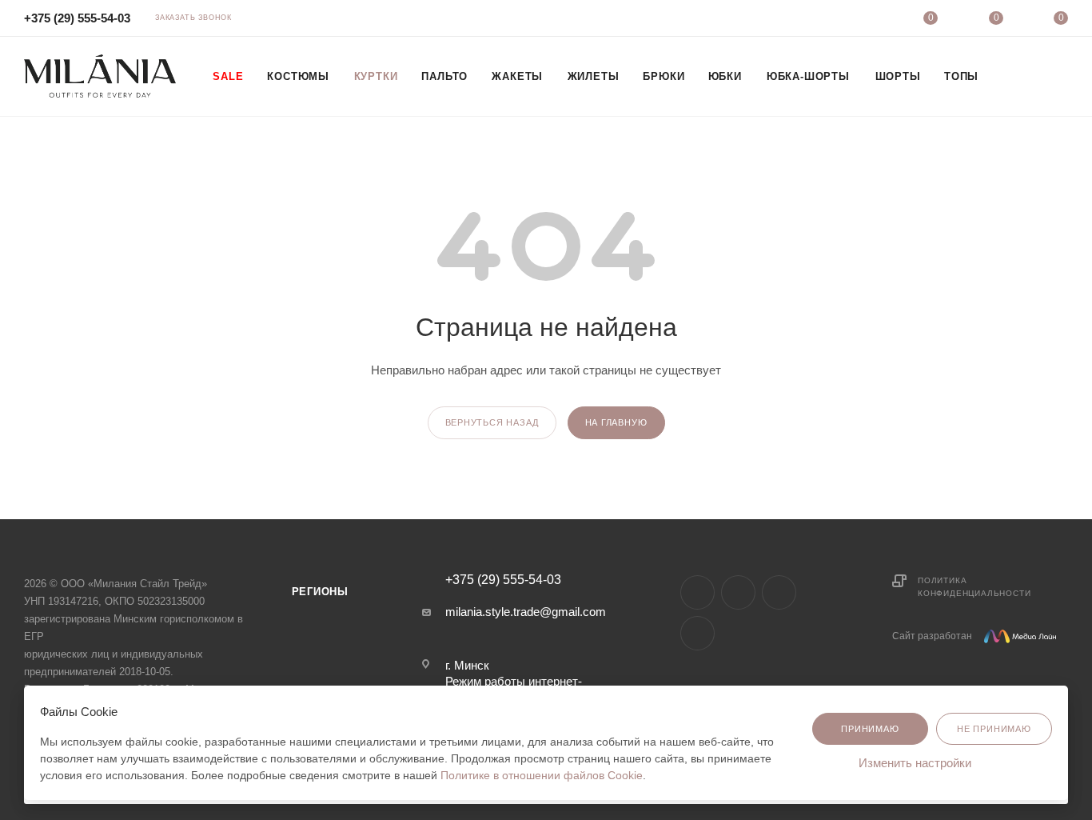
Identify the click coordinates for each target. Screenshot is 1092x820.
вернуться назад (492, 422)
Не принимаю (994, 729)
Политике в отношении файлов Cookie (541, 775)
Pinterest (697, 633)
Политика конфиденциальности (974, 587)
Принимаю (870, 729)
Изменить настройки (916, 763)
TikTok (779, 592)
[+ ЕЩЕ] (1009, 76)
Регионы (320, 592)
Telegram (738, 592)
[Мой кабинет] (866, 20)
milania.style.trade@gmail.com (525, 611)
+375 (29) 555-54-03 (77, 18)
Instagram (697, 592)
